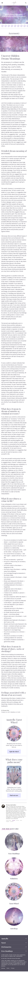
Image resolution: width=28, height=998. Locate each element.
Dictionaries (6, 947)
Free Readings (7, 951)
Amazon (13, 820)
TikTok (21, 820)
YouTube (17, 820)
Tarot (3, 943)
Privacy (12, 968)
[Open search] (25, 2)
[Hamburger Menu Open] (2, 2)
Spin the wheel (14, 751)
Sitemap (3, 968)
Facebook (11, 821)
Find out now (14, 795)
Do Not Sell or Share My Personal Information (10, 958)
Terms (8, 968)
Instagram (7, 821)
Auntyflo (4, 938)
